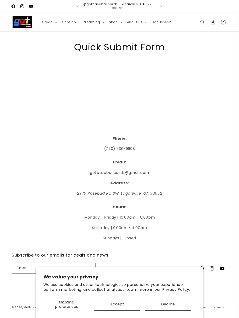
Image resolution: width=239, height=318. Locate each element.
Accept (117, 304)
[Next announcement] (161, 6)
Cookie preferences (210, 307)
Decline (168, 304)
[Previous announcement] (78, 6)
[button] (49, 22)
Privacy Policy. (176, 289)
